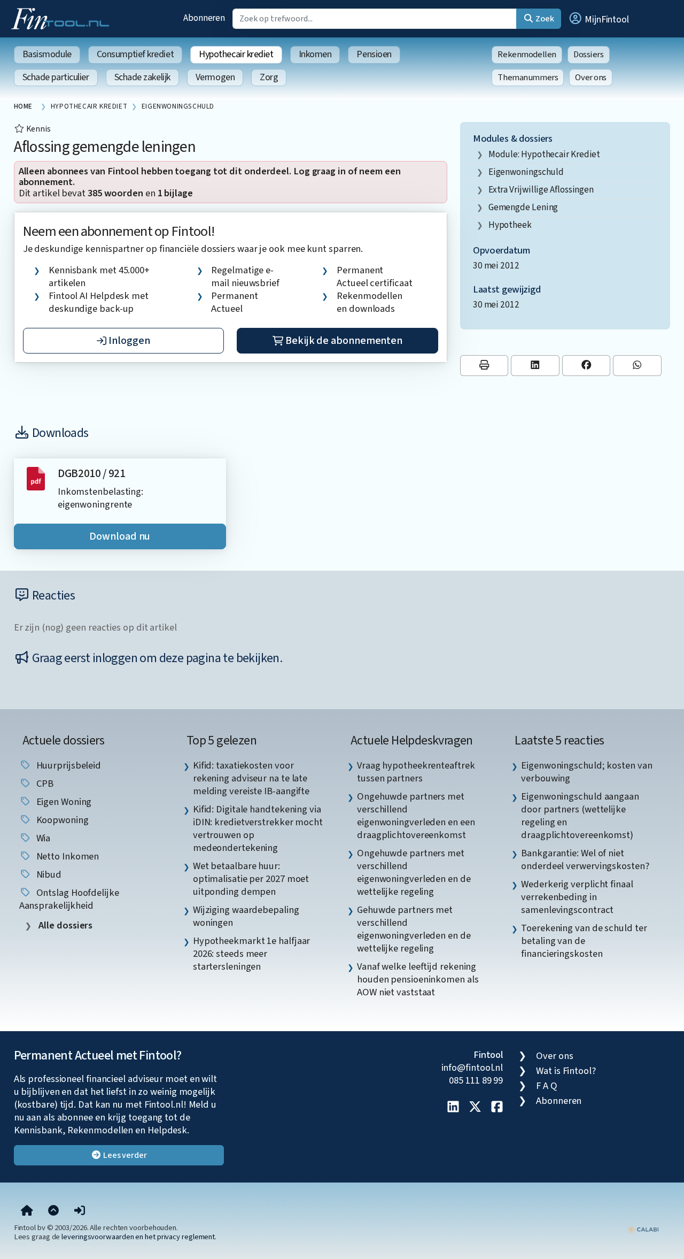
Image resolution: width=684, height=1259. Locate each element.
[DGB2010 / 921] (35, 478)
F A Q (546, 1086)
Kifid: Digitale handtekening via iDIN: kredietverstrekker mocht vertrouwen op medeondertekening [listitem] (258, 828)
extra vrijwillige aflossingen (541, 189)
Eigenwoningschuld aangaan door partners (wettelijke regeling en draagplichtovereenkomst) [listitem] (580, 815)
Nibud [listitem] (47, 874)
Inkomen (315, 54)
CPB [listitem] (44, 783)
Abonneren (204, 18)
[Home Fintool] (63, 18)
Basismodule (47, 54)
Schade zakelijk (142, 77)
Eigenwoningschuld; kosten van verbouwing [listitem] (586, 771)
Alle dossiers (65, 925)
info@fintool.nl (472, 1067)
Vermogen (215, 77)
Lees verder (124, 1155)
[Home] (27, 1211)
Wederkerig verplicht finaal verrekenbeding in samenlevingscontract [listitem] (577, 897)
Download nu (119, 536)
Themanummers (528, 77)
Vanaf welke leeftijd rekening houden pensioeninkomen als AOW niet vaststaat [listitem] (418, 979)
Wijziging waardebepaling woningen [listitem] (246, 916)
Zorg (269, 77)
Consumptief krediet (135, 54)
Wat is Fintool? (566, 1071)
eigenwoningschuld (526, 172)
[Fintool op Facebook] (497, 1108)
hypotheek (510, 225)
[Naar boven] (53, 1211)
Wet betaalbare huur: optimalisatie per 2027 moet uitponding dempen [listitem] (251, 879)
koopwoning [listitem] (61, 820)
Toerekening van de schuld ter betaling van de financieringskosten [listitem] (584, 941)
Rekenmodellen (527, 54)
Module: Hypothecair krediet (544, 154)
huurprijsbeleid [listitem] (68, 765)
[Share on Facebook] (586, 365)
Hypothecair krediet (236, 54)
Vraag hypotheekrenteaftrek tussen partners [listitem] (416, 771)
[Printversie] (484, 365)
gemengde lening (523, 207)
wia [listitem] (42, 838)
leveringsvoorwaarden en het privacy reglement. (138, 1236)
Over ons (591, 77)
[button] (598, 19)
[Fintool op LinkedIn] (453, 1108)
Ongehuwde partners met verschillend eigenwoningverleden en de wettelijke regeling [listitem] (414, 872)
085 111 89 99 (476, 1080)
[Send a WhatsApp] (637, 365)
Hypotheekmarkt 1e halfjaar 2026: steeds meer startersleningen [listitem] (251, 953)
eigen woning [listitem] (63, 802)
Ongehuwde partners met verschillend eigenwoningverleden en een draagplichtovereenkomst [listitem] (416, 815)
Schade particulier (55, 77)
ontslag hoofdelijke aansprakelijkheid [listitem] (69, 899)
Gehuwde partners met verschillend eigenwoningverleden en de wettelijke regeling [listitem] (414, 929)
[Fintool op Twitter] (475, 1108)
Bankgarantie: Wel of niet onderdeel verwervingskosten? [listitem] (585, 859)
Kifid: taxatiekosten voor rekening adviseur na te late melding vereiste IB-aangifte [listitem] (251, 778)
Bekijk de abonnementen (342, 340)
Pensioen (373, 54)
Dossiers (588, 54)
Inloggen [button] (128, 340)
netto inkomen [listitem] (66, 856)
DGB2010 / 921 (92, 473)
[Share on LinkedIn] (535, 365)
